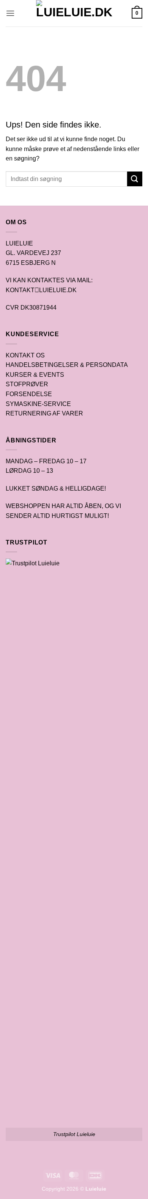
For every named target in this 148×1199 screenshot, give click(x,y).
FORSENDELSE (29, 394)
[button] (10, 13)
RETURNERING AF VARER (44, 413)
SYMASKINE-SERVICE (38, 404)
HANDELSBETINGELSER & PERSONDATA (67, 365)
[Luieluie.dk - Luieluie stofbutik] (74, 13)
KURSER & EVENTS (35, 374)
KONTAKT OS (25, 355)
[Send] (134, 179)
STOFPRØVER (27, 384)
